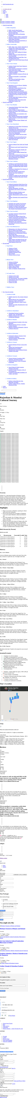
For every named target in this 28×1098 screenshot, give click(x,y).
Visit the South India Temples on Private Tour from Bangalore (18, 97)
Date (1, 869)
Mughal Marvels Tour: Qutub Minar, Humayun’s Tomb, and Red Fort (17, 300)
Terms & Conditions (7, 1041)
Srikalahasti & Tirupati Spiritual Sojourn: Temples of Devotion (18, 350)
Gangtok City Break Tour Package (16, 206)
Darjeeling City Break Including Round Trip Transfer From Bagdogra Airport (18, 208)
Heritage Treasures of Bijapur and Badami (12, 928)
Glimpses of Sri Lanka (14, 275)
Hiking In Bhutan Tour (14, 267)
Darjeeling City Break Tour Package (17, 204)
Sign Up (5, 11)
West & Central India (7, 102)
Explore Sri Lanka (13, 282)
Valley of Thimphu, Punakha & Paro (17, 268)
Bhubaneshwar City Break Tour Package (18, 229)
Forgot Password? (4, 1067)
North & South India (7, 25)
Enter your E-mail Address (6, 985)
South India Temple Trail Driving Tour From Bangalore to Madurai (17, 88)
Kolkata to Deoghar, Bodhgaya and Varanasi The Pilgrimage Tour (17, 193)
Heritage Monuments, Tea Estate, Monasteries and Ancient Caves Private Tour (17, 189)
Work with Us (6, 1026)
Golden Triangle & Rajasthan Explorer (11, 966)
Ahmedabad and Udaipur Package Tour (18, 129)
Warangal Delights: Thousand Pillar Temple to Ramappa (17, 339)
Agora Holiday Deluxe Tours (6, 1051)
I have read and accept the (13, 1080)
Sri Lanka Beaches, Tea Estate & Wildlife (18, 278)
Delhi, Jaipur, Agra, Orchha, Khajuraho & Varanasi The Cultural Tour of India (18, 47)
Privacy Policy (6, 1039)
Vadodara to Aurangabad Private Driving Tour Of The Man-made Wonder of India (18, 164)
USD (4, 13)
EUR (7, 14)
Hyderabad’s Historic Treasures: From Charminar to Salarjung (17, 336)
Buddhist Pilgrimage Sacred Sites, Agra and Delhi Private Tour (17, 58)
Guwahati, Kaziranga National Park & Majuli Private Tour (17, 214)
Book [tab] (4, 865)
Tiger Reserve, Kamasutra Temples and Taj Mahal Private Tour (17, 150)
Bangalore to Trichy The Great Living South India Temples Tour (17, 100)
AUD (7, 17)
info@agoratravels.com (8, 4)
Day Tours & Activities (8, 292)
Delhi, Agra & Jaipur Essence (15, 30)
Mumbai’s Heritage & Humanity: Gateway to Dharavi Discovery (18, 328)
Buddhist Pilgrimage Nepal (15, 252)
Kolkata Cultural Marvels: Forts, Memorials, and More (16, 381)
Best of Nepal (12, 253)
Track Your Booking (7, 1040)
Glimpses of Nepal (13, 248)
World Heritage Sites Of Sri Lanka (16, 279)
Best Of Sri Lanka (13, 281)
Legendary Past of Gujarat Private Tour (17, 137)
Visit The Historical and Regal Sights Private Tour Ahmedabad (17, 132)
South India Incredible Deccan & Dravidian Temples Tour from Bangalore (18, 91)
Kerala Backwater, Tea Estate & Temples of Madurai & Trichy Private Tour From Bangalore (18, 94)
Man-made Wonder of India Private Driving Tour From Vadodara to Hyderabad (17, 173)
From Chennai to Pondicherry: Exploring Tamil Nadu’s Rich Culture (18, 69)
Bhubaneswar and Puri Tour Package (17, 231)
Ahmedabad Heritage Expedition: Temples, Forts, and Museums (16, 314)
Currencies (2, 1048)
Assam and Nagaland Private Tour (16, 219)
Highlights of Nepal (13, 249)
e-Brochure (5, 1027)
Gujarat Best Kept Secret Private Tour (17, 130)
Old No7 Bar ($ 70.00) (8, 906)
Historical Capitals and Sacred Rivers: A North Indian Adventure (18, 38)
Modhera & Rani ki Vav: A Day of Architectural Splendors (16, 316)
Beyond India (6, 243)
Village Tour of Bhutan (14, 266)
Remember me (4, 1065)
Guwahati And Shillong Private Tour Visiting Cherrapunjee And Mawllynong (18, 217)
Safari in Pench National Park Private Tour (18, 155)
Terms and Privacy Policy (19, 1080)
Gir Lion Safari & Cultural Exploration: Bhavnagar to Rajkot (12, 941)
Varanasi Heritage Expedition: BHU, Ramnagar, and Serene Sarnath (17, 359)
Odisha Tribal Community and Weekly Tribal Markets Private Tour (17, 241)
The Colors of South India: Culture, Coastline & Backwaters (17, 80)
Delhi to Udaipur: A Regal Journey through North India (16, 32)
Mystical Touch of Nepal (14, 254)
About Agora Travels (7, 1023)
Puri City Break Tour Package (15, 230)
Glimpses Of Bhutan (13, 262)
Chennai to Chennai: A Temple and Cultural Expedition (17, 72)
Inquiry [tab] (4, 867)
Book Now (2, 394)
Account (5, 1036)
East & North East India (8, 179)
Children (2, 880)
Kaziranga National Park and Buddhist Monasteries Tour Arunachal (17, 221)
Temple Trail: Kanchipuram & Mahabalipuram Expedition (15, 348)
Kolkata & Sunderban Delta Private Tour (18, 184)
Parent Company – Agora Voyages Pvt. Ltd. (13, 1028)
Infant (1, 884)
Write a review (3, 858)
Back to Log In (3, 1097)
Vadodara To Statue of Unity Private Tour (18, 175)
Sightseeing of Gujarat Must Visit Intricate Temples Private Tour (18, 127)
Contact (4, 1037)
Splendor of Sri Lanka (14, 277)
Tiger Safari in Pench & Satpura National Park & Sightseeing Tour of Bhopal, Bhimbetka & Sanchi (18, 157)
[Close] (1, 1057)
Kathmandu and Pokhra (14, 251)
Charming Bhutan (13, 263)
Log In (13, 1083)
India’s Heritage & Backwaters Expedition (18, 116)
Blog (4, 1024)
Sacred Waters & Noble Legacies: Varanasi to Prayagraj (16, 368)
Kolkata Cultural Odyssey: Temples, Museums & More (17, 384)
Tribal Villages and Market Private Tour (18, 239)
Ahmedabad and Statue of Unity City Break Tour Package (17, 139)
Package (2, 889)
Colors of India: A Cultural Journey (17, 109)
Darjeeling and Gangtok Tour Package (17, 203)
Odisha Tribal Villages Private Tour (17, 235)
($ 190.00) (5, 899)
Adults (1, 876)
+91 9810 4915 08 (7, 9)
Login (4, 10)
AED (7, 15)
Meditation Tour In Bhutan (15, 264)
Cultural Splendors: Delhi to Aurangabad (18, 36)
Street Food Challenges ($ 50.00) (10, 903)
